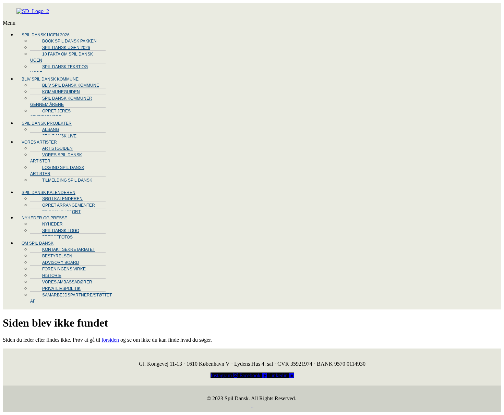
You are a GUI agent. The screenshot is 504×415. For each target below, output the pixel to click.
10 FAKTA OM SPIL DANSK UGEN (61, 57)
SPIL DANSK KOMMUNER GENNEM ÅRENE (61, 101)
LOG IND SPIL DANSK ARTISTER (57, 170)
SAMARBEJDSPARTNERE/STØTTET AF (71, 298)
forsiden (110, 340)
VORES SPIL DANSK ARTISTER (56, 157)
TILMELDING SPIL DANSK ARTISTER (61, 183)
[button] (220, 23)
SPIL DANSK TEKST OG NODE (59, 69)
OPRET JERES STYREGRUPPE (50, 114)
